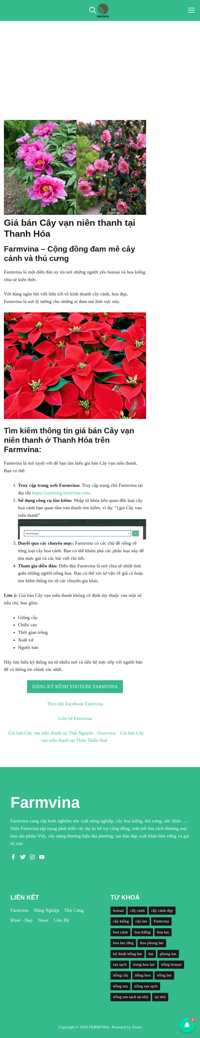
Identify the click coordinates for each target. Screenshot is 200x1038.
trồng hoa (143, 975)
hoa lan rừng (123, 943)
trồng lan (164, 975)
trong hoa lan (144, 964)
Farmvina (19, 910)
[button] (93, 10)
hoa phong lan (152, 943)
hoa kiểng (142, 932)
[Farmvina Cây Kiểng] (102, 10)
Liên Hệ (61, 920)
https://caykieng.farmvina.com (61, 492)
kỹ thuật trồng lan (127, 954)
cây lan (141, 921)
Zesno (137, 1027)
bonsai (118, 910)
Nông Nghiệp (46, 910)
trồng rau (120, 986)
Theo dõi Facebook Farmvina (75, 703)
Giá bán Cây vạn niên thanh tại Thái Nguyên (50, 733)
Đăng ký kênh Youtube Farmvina (75, 686)
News (43, 920)
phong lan (168, 954)
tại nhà (160, 997)
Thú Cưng (74, 910)
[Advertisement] (100, 59)
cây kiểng (121, 921)
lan (150, 954)
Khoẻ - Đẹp (21, 920)
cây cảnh (137, 910)
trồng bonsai (171, 964)
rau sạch (120, 964)
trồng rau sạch (146, 986)
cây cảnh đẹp (162, 910)
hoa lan (163, 932)
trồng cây (120, 975)
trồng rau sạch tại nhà (130, 997)
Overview (106, 733)
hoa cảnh (120, 932)
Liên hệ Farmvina (75, 718)
